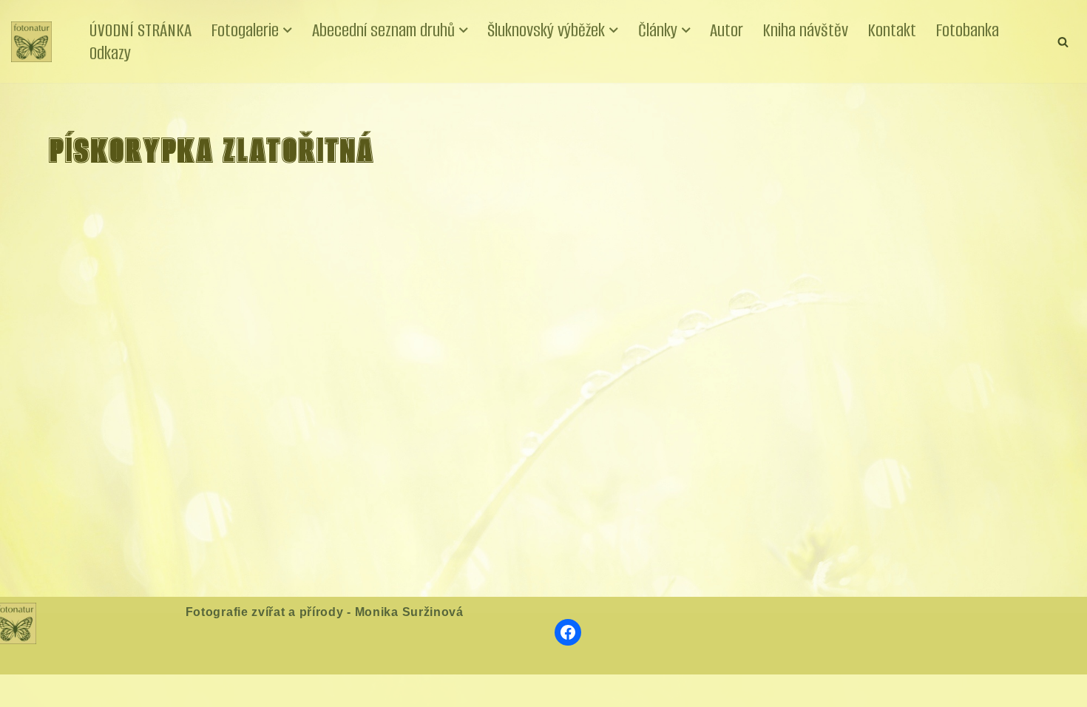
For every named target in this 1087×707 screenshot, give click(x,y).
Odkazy (110, 52)
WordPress (123, 690)
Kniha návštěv (805, 29)
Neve (25, 690)
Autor (726, 29)
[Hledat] (1063, 41)
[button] (287, 30)
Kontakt (891, 29)
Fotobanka (967, 29)
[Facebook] (568, 632)
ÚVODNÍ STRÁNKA (140, 29)
